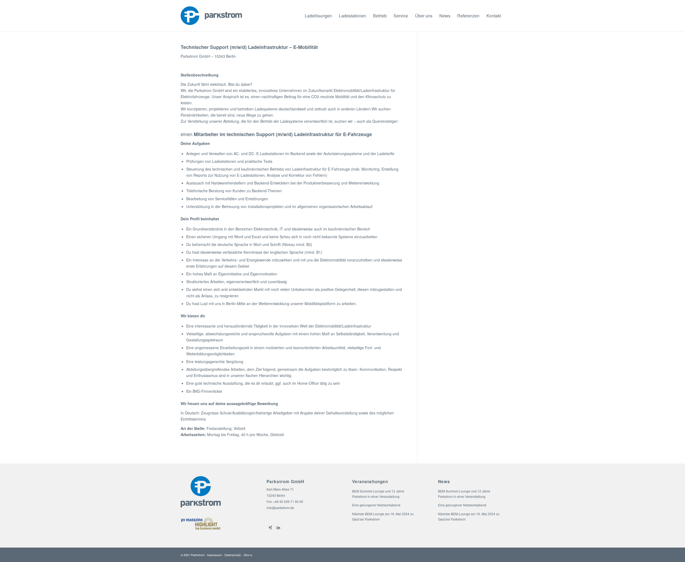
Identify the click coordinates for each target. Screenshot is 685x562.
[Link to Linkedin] (278, 527)
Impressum (214, 555)
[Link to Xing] (270, 527)
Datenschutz (232, 555)
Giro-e (248, 555)
